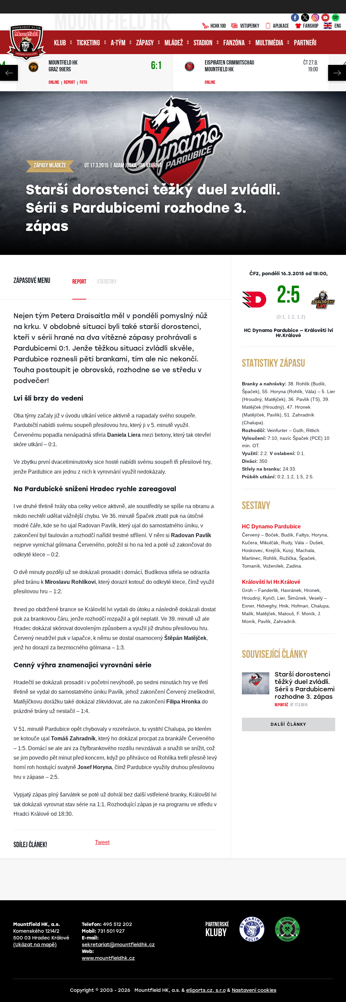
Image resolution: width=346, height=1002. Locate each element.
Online (54, 82)
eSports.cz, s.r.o (206, 990)
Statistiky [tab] (107, 282)
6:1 (156, 66)
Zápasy (145, 43)
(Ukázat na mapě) (35, 945)
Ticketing (88, 43)
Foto (83, 82)
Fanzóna (234, 43)
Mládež (174, 43)
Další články (288, 724)
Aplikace (281, 26)
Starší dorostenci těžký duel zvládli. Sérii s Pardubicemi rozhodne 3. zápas (305, 685)
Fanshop (310, 26)
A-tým (118, 43)
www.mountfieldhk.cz (108, 958)
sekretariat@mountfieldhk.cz (118, 945)
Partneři (305, 43)
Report (69, 82)
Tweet (102, 842)
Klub (60, 43)
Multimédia (269, 43)
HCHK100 (218, 26)
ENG (338, 26)
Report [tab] (79, 282)
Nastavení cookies (254, 990)
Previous (9, 73)
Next (337, 73)
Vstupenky (249, 26)
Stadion (203, 43)
